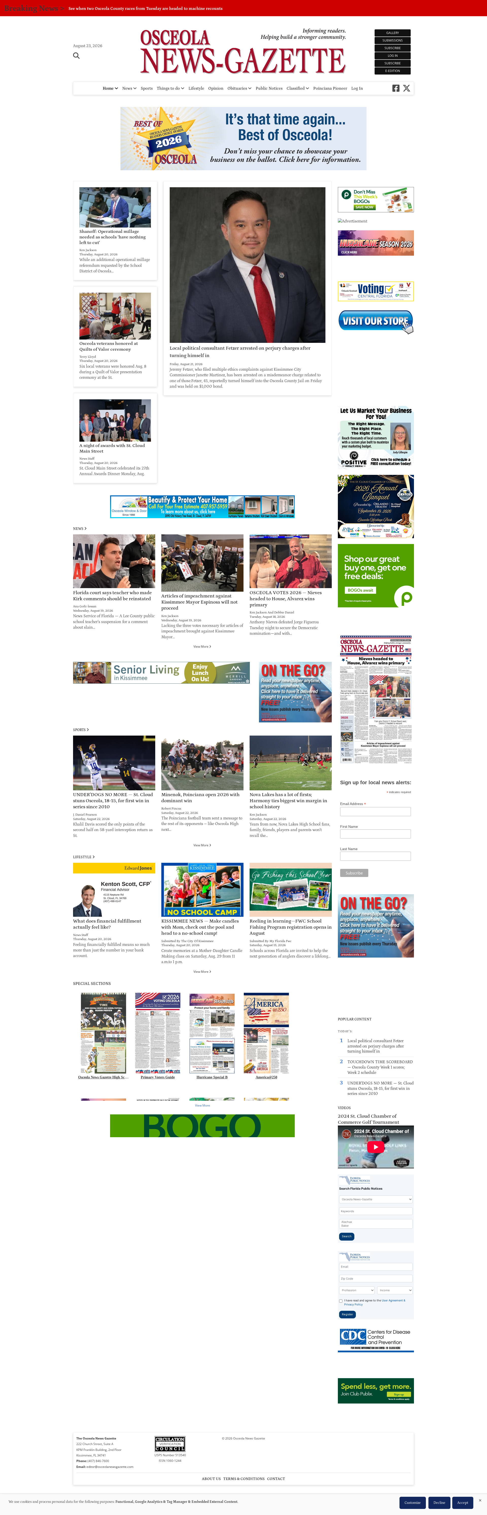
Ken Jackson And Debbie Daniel (272, 612)
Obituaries (238, 88)
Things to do (169, 88)
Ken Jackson (88, 250)
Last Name (349, 849)
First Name (349, 827)
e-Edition (392, 71)
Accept (462, 1503)
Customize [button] (413, 1503)
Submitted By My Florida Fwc (270, 941)
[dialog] (243, 1504)
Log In (393, 55)
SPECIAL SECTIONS (92, 983)
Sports (147, 88)
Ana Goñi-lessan (84, 606)
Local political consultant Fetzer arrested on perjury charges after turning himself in (375, 1046)
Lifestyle (196, 88)
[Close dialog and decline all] (480, 1499)
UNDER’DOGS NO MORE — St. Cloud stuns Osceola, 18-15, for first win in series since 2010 (380, 1088)
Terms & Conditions (244, 1479)
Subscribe (393, 48)
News (127, 88)
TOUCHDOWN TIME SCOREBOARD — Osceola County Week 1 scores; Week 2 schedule (380, 1067)
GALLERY (392, 33)
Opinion (215, 88)
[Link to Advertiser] (243, 139)
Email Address (353, 803)
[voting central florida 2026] (376, 300)
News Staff (86, 458)
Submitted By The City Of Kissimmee (187, 941)
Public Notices (269, 88)
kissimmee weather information (376, 397)
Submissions (392, 40)
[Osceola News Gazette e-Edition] (376, 764)
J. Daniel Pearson (85, 814)
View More (201, 646)
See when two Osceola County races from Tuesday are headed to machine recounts (145, 8)
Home (109, 88)
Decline (439, 1503)
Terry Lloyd (87, 357)
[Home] (244, 51)
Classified (296, 88)
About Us (211, 1479)
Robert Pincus (171, 808)
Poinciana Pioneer (330, 88)
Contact (276, 1479)
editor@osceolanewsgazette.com (109, 1467)
